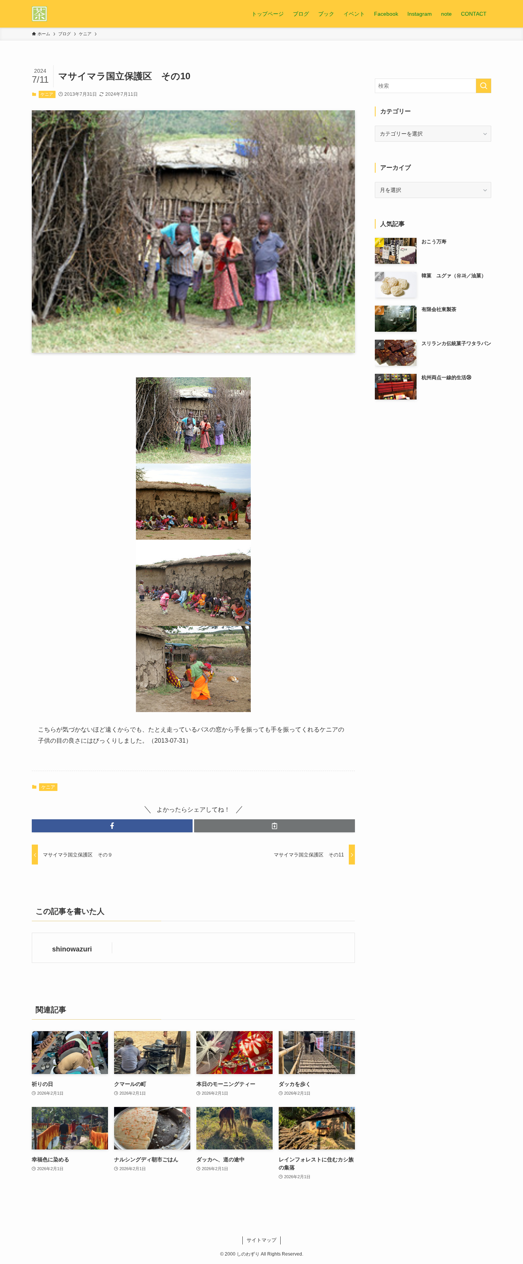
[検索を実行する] (483, 86)
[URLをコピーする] (274, 825)
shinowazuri (72, 949)
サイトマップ (261, 1240)
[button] (112, 825)
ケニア (47, 94)
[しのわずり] (39, 13)
